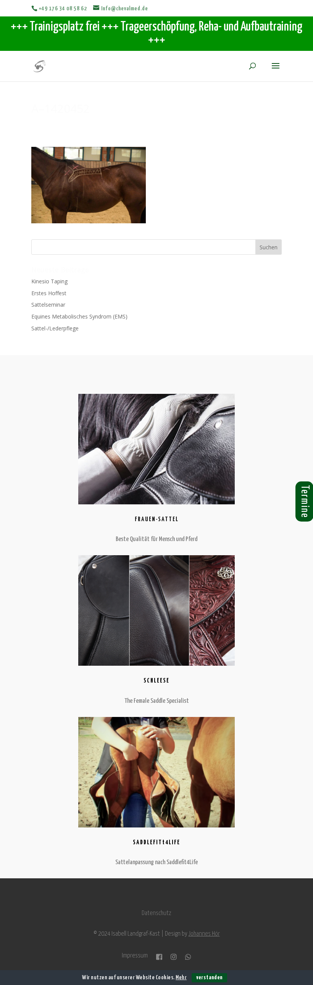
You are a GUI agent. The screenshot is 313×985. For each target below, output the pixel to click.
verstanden (209, 977)
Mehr (181, 977)
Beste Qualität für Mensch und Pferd (156, 539)
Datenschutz (156, 913)
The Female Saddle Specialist (156, 701)
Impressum (135, 956)
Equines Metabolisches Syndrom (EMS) (79, 316)
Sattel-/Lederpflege (55, 328)
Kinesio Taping (49, 281)
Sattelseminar (48, 304)
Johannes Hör (204, 934)
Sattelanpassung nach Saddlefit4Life (156, 862)
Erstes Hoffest (48, 293)
